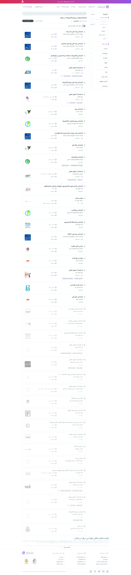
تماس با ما (60, 559)
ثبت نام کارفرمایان (81, 561)
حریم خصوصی (60, 564)
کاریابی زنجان (63, 541)
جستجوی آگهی (91, 7)
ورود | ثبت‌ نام (27, 7)
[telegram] (99, 571)
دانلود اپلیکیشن (59, 561)
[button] (98, 27)
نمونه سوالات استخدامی (102, 561)
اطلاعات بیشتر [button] (67, 547)
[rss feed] (107, 571)
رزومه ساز (73, 7)
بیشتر (58, 7)
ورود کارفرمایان (82, 559)
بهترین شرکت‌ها (65, 7)
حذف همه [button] (93, 14)
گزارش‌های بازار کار (81, 564)
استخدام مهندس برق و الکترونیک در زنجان (73, 18)
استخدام (86, 547)
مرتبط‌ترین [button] (76, 21)
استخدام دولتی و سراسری (101, 564)
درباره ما (61, 557)
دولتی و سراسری (82, 7)
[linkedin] (103, 571)
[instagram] (90, 571)
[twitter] (95, 571)
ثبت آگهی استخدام (27, 21)
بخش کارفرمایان (38, 7)
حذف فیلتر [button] (92, 24)
